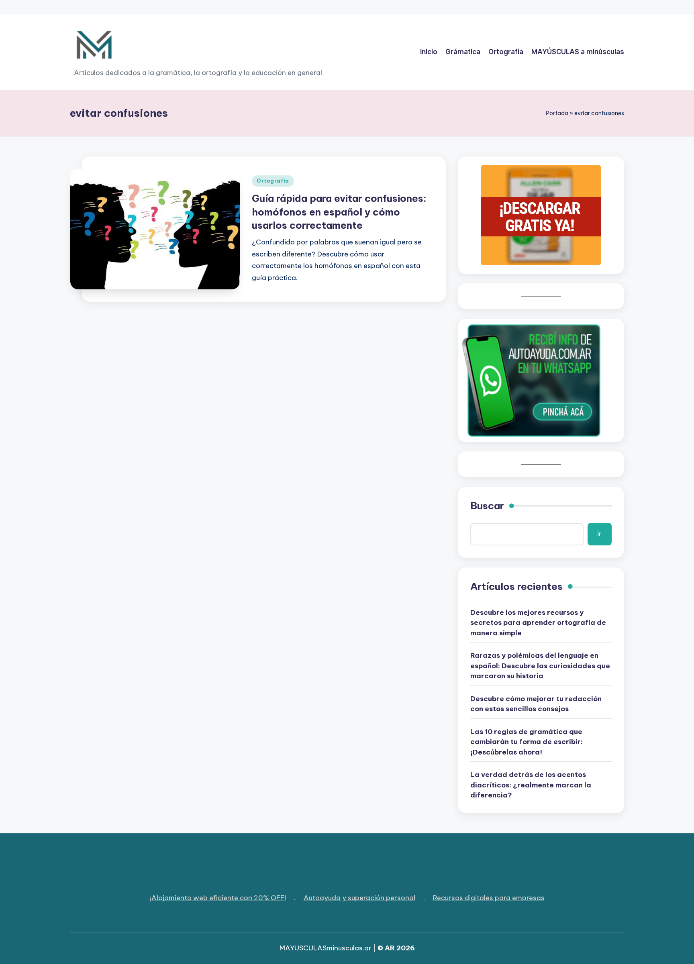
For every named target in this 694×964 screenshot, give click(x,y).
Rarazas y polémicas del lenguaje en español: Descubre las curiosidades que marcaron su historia (540, 665)
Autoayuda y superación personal (359, 897)
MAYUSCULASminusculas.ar (325, 948)
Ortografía (273, 181)
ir (599, 533)
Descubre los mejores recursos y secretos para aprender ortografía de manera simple (538, 622)
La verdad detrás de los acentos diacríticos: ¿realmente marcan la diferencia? (530, 784)
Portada (557, 113)
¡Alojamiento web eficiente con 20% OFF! (218, 897)
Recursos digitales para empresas (489, 897)
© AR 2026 (396, 948)
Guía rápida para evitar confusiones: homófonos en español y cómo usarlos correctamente (339, 211)
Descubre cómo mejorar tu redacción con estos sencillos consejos (536, 704)
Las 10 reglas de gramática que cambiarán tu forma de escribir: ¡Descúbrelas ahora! (526, 742)
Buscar (487, 506)
